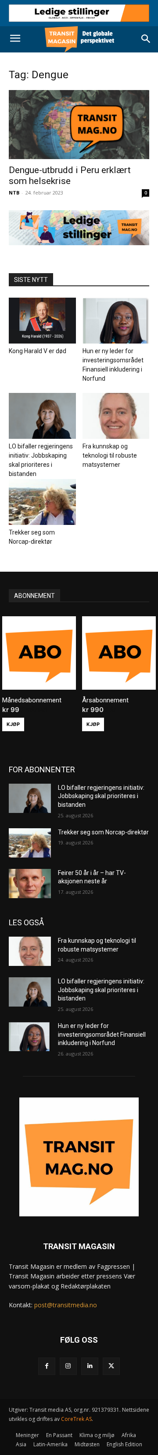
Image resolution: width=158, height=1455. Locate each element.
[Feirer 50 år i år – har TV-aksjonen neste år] (30, 883)
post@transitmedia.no (65, 1305)
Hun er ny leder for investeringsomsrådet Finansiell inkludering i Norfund (102, 1034)
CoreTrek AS (76, 1419)
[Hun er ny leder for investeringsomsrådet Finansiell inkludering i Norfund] (116, 321)
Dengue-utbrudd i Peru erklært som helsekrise (70, 175)
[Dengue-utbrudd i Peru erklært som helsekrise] (79, 124)
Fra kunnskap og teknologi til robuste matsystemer (110, 455)
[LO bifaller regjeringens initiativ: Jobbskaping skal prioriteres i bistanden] (42, 416)
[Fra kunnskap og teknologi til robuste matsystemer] (116, 416)
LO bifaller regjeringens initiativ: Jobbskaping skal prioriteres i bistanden (101, 796)
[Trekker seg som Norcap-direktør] (42, 502)
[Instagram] (68, 1366)
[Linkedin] (89, 1366)
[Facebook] (46, 1366)
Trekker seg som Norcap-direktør (103, 832)
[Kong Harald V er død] (42, 321)
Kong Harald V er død (37, 350)
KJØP (13, 724)
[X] (111, 1366)
